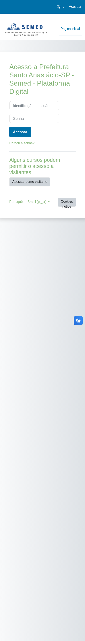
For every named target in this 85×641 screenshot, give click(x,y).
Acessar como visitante (29, 181)
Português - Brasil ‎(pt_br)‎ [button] (28, 202)
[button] (60, 7)
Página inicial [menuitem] (70, 29)
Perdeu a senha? (21, 143)
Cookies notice (67, 203)
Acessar (75, 6)
